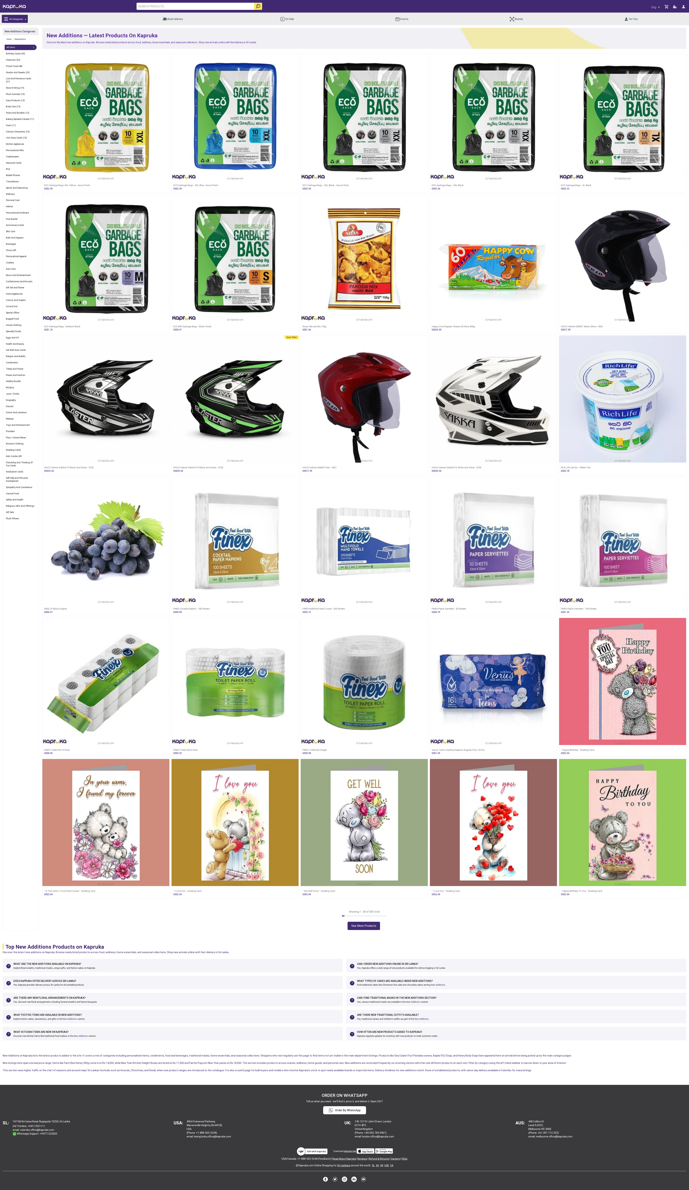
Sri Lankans (343, 1165)
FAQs (404, 1158)
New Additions (438, 985)
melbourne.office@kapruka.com (554, 1136)
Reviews (362, 1158)
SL (373, 1165)
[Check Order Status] (675, 7)
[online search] (258, 6)
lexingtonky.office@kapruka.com (212, 1136)
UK (381, 1165)
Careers (395, 1158)
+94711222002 (48, 1133)
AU (377, 1165)
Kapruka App (350, 1151)
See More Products (363, 925)
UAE (386, 1165)
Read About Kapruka (344, 1158)
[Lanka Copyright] (297, 1165)
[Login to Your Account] (683, 8)
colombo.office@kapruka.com (37, 1129)
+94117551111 (36, 1126)
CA (391, 1165)
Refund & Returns (379, 1158)
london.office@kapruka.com (378, 1136)
